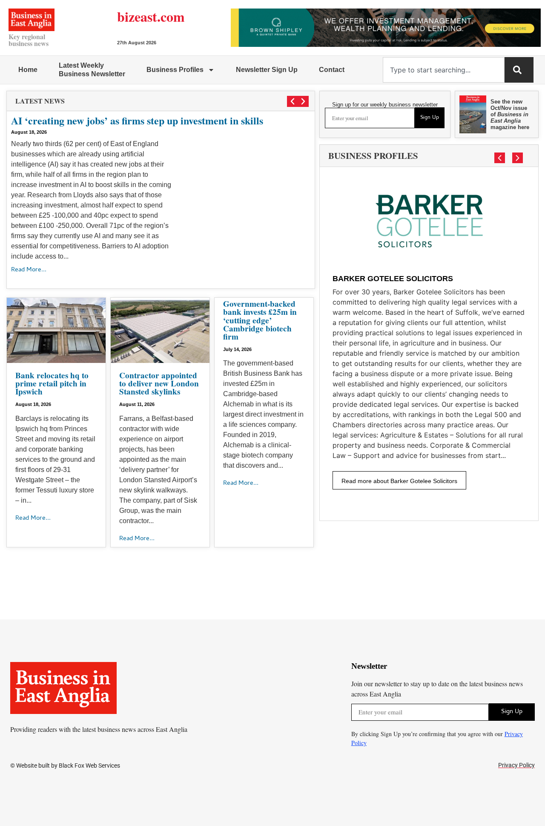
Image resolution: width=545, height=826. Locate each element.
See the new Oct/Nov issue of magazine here (509, 114)
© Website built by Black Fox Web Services (65, 765)
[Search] (519, 70)
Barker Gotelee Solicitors (393, 278)
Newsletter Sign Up (267, 69)
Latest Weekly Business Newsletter (92, 70)
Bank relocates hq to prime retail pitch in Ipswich (52, 383)
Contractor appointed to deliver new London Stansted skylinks (159, 383)
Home (27, 69)
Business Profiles (175, 69)
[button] (292, 101)
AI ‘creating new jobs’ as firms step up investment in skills (137, 120)
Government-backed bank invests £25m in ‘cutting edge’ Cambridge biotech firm (260, 320)
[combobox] (444, 70)
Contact (331, 69)
